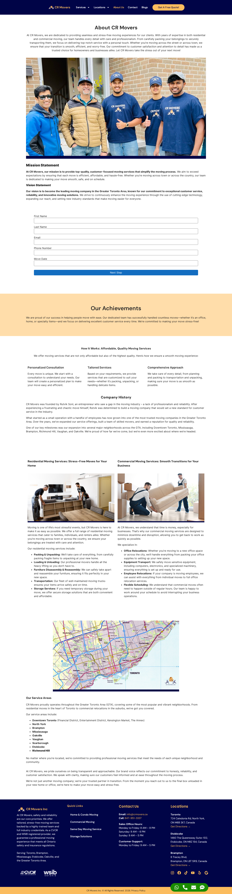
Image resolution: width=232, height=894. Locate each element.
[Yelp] (199, 873)
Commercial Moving (82, 822)
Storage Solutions (81, 836)
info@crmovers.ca (137, 814)
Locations (99, 7)
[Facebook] (179, 873)
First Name (40, 216)
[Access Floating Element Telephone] (185, 887)
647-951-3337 (133, 818)
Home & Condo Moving (84, 814)
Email (37, 237)
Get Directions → (180, 826)
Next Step (116, 272)
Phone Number (43, 248)
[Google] (206, 873)
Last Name (40, 227)
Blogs (145, 7)
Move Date (40, 259)
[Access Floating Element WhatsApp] (176, 887)
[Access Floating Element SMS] (202, 887)
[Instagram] (172, 873)
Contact (133, 7)
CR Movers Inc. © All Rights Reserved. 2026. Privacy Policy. (116, 890)
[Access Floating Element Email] (193, 887)
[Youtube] (193, 873)
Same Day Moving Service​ (85, 829)
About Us (118, 7)
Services (81, 7)
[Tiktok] (186, 873)
